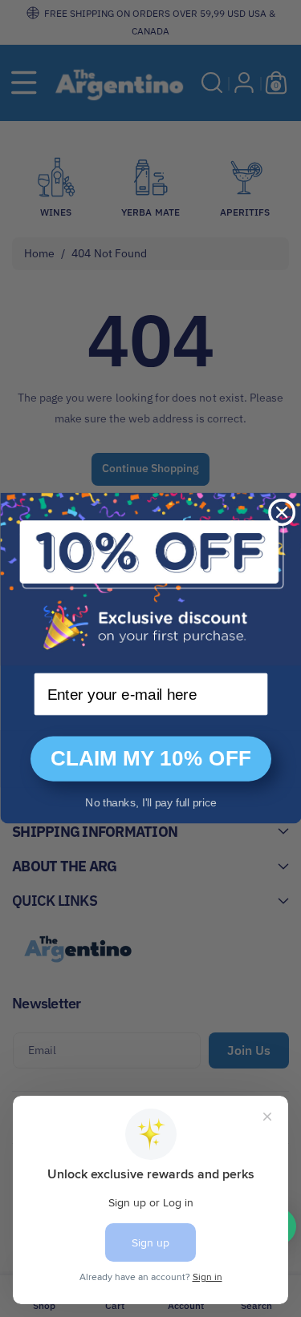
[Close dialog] (282, 512)
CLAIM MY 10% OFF (150, 758)
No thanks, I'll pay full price (150, 802)
